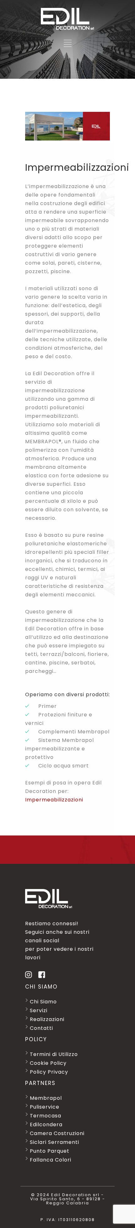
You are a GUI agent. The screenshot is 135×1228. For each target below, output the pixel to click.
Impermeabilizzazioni (54, 799)
